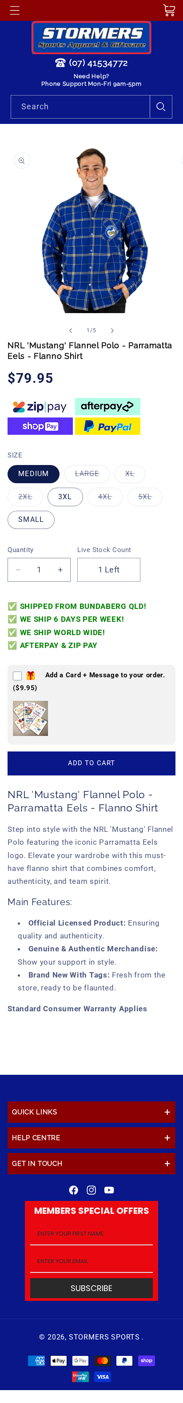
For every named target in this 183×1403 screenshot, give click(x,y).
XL (135, 476)
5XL (150, 499)
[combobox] (91, 107)
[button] (14, 10)
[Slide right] (112, 330)
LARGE (92, 476)
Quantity (21, 550)
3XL (65, 497)
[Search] (161, 106)
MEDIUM (33, 473)
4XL (110, 499)
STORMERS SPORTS (104, 1337)
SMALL (31, 519)
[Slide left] (70, 330)
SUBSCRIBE (91, 1288)
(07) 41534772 (98, 62)
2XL (30, 499)
